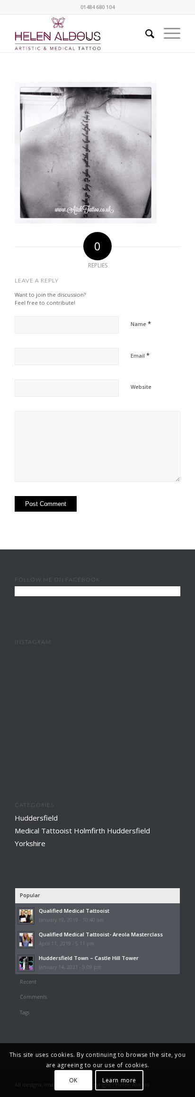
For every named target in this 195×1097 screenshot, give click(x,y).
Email (140, 355)
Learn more (119, 1080)
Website (141, 386)
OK (73, 1080)
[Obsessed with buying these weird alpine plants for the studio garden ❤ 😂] (97, 733)
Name (141, 323)
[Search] (145, 33)
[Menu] (167, 33)
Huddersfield (36, 818)
